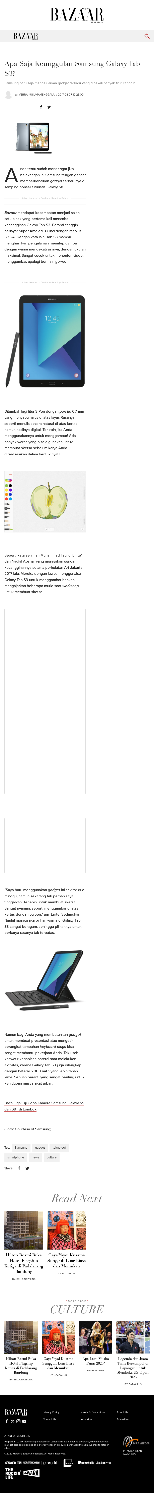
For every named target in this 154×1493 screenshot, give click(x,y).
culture (52, 1157)
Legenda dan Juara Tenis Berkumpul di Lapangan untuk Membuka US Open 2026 (133, 1368)
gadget (40, 1148)
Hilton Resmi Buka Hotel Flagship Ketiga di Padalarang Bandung (23, 1263)
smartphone (15, 1157)
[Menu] (6, 36)
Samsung (21, 1148)
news (35, 1157)
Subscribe (86, 1419)
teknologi (59, 1148)
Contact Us (49, 1419)
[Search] (147, 36)
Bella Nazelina (25, 1279)
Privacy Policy (51, 1412)
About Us (122, 1412)
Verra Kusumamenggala (37, 94)
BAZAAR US (68, 1273)
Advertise (123, 1419)
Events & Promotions (92, 1412)
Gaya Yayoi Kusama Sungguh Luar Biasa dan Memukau (66, 1260)
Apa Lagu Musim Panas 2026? (95, 1361)
